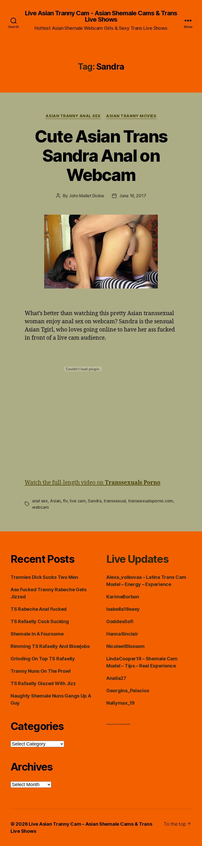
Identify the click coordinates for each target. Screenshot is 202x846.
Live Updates (137, 558)
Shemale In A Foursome (37, 634)
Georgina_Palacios (127, 690)
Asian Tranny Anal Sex (73, 116)
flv (65, 500)
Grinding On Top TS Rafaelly (43, 658)
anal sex (40, 500)
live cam (78, 500)
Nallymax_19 (120, 703)
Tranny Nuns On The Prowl (41, 671)
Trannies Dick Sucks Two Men (44, 577)
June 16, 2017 (132, 195)
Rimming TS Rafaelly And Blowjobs (50, 646)
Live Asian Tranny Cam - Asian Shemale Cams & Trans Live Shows (101, 16)
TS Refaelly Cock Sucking (40, 621)
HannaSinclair (122, 634)
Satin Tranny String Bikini (124, 723)
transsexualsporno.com (150, 500)
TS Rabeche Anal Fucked (39, 609)
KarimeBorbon (122, 596)
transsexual (115, 500)
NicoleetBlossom (125, 646)
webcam (40, 507)
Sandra (94, 500)
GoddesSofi (119, 621)
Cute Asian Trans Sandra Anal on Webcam (101, 155)
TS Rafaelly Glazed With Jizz (43, 683)
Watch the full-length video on (92, 482)
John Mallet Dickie (86, 195)
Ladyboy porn (110, 723)
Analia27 (116, 678)
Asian (55, 500)
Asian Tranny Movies (131, 116)
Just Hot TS (116, 723)
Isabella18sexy (123, 609)
